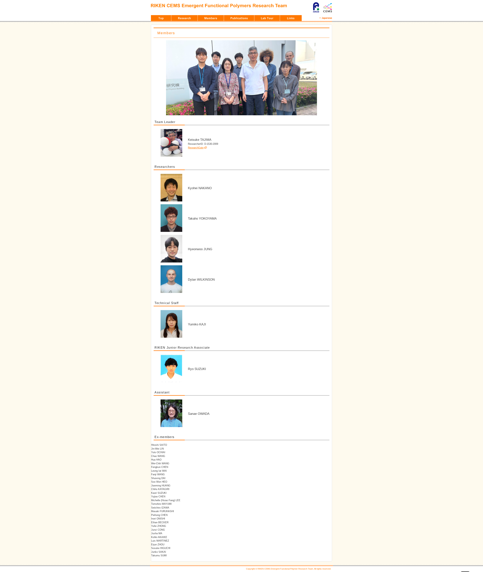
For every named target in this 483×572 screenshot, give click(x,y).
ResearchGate (196, 147)
